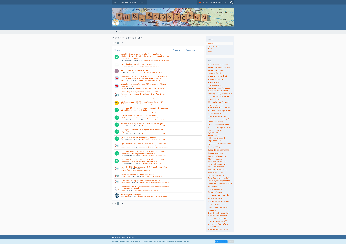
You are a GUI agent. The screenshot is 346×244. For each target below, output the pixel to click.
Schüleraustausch (218, 195)
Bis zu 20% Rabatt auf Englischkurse (134, 70)
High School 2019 (225, 128)
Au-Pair (211, 67)
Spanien (227, 201)
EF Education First (215, 99)
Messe (211, 159)
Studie (219, 218)
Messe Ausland (219, 159)
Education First (221, 97)
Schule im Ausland (215, 192)
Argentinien (223, 64)
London (220, 156)
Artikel (210, 52)
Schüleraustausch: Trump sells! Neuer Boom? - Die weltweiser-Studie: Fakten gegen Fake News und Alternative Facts (144, 77)
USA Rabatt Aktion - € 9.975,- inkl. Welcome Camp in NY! (142, 102)
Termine (210, 49)
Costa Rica (212, 96)
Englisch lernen (213, 108)
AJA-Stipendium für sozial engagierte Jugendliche (139, 138)
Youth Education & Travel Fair (218, 229)
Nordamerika (212, 173)
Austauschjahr (213, 91)
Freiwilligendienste (214, 116)
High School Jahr (214, 135)
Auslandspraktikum (214, 85)
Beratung (211, 94)
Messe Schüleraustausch (216, 167)
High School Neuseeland (216, 138)
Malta (225, 156)
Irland (223, 143)
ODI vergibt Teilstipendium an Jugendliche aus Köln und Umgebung (142, 131)
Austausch (226, 88)
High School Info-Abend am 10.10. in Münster (138, 64)
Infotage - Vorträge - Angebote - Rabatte (149, 66)
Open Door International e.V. (219, 178)
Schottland (212, 184)
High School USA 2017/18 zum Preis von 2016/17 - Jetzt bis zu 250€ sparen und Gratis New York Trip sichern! (144, 145)
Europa (221, 107)
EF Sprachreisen (214, 102)
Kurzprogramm (220, 153)
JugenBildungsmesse (218, 147)
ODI (219, 173)
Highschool (224, 124)
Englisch (211, 105)
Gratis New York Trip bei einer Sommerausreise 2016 (141, 181)
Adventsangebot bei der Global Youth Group (137, 174)
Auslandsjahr (214, 82)
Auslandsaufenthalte (216, 79)
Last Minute (212, 156)
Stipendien (212, 210)
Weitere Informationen (221, 241)
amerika (215, 64)
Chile (230, 94)
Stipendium (212, 218)
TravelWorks (124, 66)
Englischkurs (218, 105)
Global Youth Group (215, 121)
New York (223, 170)
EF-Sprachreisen (125, 196)
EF (228, 96)
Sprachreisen (213, 207)
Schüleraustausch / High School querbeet (152, 98)
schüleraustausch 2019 (216, 199)
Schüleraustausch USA (215, 201)
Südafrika (211, 221)
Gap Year (225, 116)
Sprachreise (221, 204)
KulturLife (123, 190)
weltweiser (123, 80)
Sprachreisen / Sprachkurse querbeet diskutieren (156, 60)
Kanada (211, 153)
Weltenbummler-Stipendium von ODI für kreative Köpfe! (142, 124)
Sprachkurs (212, 204)
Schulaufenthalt (214, 186)
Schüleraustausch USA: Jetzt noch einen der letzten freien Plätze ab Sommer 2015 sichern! (145, 188)
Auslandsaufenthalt (217, 76)
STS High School (125, 104)
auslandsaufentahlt (214, 73)
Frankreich (212, 110)
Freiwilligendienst (214, 113)
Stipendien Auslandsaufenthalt (218, 213)
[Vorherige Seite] (113, 43)
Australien (223, 91)
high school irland (214, 133)
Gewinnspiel (224, 119)
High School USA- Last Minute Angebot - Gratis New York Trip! (144, 167)
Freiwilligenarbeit (224, 110)
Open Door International (216, 175)
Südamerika (219, 221)
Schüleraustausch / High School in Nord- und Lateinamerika (153, 147)
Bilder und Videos (213, 46)
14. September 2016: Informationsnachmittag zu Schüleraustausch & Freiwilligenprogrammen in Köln (141, 117)
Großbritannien (214, 124)
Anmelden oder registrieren (218, 2)
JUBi (210, 146)
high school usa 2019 (214, 144)
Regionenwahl (225, 181)
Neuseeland (214, 169)
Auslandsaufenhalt (216, 70)
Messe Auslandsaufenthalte (217, 164)
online (223, 173)
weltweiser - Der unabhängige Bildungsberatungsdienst (150, 88)
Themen (210, 43)
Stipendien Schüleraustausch (218, 215)
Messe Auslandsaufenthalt (217, 162)
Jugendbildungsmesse (218, 149)
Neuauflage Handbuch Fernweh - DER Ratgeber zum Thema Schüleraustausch (143, 85)
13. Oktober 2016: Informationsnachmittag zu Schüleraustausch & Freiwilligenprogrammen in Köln (145, 109)
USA (225, 221)
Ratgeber (216, 181)
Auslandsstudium (214, 88)
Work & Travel (223, 224)
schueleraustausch (224, 183)
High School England (215, 130)
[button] (203, 2)
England (225, 102)
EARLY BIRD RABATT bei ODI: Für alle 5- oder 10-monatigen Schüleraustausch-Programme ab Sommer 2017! (143, 152)
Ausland (227, 67)
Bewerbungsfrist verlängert (131, 195)
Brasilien (225, 94)
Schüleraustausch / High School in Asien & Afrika (153, 125)
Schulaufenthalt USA (215, 189)
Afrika (210, 65)
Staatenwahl (223, 207)
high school (213, 127)
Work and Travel (213, 227)
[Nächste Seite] (122, 43)
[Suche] (231, 2)
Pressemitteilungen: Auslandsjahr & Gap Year (148, 80)
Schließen (231, 241)
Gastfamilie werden (214, 119)
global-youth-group (125, 98)
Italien (229, 144)
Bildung (218, 94)
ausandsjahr (219, 68)
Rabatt (210, 181)
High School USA (214, 141)
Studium (225, 218)
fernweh (228, 107)
